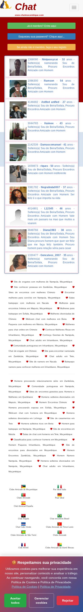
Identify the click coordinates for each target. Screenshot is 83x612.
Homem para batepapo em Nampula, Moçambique (41, 426)
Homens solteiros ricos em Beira (36, 423)
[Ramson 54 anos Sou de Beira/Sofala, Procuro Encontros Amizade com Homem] (18, 88)
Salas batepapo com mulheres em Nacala (41, 300)
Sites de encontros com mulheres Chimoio (32, 292)
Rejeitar (67, 600)
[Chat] (6, 4)
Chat (25, 6)
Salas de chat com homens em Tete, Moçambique (47, 434)
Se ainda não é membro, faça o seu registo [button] (41, 47)
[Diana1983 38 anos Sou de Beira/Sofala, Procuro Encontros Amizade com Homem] (18, 237)
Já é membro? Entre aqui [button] (41, 25)
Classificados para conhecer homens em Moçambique (40, 439)
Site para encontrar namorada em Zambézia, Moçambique (41, 353)
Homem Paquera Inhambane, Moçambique (32, 445)
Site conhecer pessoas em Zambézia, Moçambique (40, 287)
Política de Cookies (24, 586)
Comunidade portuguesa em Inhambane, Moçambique (40, 345)
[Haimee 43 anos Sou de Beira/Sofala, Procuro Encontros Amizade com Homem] (18, 131)
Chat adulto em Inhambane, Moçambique (50, 340)
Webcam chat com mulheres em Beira (45, 319)
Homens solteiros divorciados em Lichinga (41, 415)
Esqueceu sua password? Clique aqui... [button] (41, 36)
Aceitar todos (15, 600)
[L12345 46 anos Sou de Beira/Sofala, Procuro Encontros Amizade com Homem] (18, 216)
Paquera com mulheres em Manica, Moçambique (33, 324)
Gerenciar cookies (41, 600)
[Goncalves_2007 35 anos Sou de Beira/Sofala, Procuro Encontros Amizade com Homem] (18, 263)
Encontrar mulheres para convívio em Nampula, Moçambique (41, 295)
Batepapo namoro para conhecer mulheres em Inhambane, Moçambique (41, 364)
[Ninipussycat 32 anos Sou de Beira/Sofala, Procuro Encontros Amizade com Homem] (18, 67)
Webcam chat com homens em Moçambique (33, 413)
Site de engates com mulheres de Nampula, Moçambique (42, 282)
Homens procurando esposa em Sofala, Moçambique (37, 407)
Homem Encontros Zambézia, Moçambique (41, 453)
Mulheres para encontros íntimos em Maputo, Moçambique (41, 306)
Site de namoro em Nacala (42, 361)
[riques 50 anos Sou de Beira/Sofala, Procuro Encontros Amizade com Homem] (18, 173)
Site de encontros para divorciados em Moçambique (41, 447)
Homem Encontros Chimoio (52, 402)
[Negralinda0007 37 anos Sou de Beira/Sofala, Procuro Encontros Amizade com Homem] (18, 195)
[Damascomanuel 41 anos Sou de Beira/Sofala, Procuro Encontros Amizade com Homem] (18, 152)
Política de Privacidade (55, 586)
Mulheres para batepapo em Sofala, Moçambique (41, 311)
